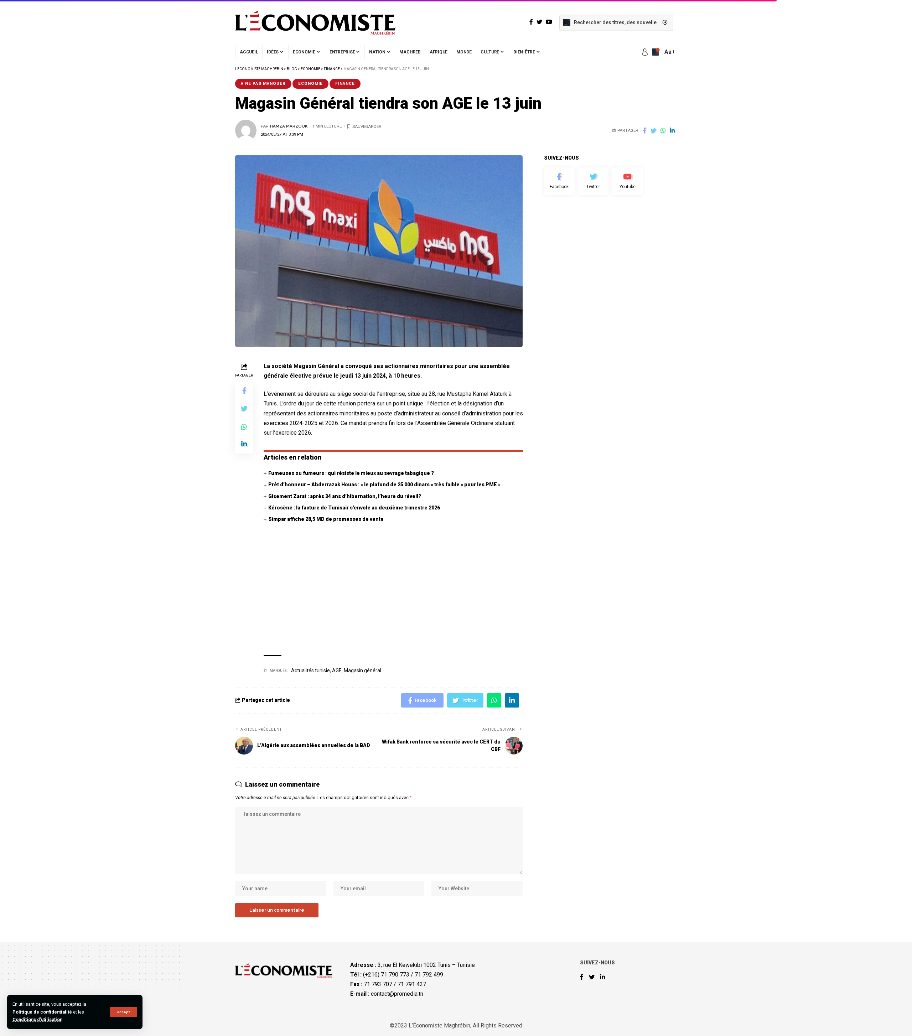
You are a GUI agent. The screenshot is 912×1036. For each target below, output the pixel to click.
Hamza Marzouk (288, 126)
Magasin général (362, 670)
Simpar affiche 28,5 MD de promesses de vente (326, 519)
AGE (337, 670)
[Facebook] (559, 181)
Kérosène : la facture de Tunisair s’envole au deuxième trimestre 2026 (354, 508)
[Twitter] (593, 181)
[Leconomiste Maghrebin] (315, 22)
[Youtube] (627, 181)
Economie (310, 83)
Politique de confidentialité (42, 1012)
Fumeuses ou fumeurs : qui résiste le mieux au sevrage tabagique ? (351, 473)
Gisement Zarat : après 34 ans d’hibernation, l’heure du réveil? (344, 496)
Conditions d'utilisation (37, 1019)
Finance (345, 83)
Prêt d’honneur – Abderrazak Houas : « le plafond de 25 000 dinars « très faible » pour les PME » (384, 484)
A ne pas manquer (263, 83)
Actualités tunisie (310, 670)
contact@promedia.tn (397, 993)
